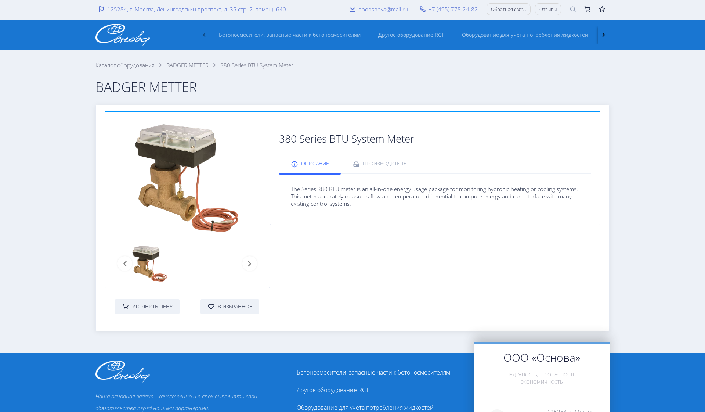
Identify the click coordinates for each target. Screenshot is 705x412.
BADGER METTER (187, 65)
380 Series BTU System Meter (256, 65)
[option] (376, 372)
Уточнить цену (152, 306)
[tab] (289, 35)
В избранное (235, 306)
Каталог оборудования (125, 65)
